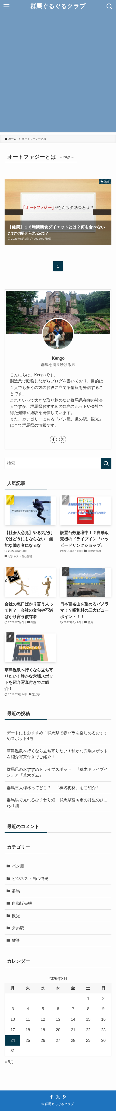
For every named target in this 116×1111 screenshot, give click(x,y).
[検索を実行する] (106, 463)
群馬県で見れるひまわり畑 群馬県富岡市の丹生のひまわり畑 (57, 803)
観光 (16, 915)
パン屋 (18, 866)
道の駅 (18, 928)
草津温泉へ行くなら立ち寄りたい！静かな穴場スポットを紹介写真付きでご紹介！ (57, 754)
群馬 (16, 891)
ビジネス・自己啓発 (30, 878)
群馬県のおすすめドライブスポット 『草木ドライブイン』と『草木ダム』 (57, 772)
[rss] (64, 1097)
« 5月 (9, 1061)
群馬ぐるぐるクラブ (58, 6)
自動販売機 (22, 903)
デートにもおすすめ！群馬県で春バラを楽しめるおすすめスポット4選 (57, 735)
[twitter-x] (62, 439)
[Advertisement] (58, 74)
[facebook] (53, 439)
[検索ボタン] (109, 6)
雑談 (16, 940)
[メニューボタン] (6, 6)
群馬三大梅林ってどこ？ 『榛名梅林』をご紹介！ (53, 787)
